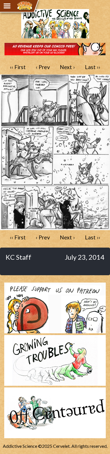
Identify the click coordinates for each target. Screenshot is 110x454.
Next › (67, 67)
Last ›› (92, 67)
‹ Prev (43, 67)
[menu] (7, 6)
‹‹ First (18, 67)
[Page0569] (55, 227)
